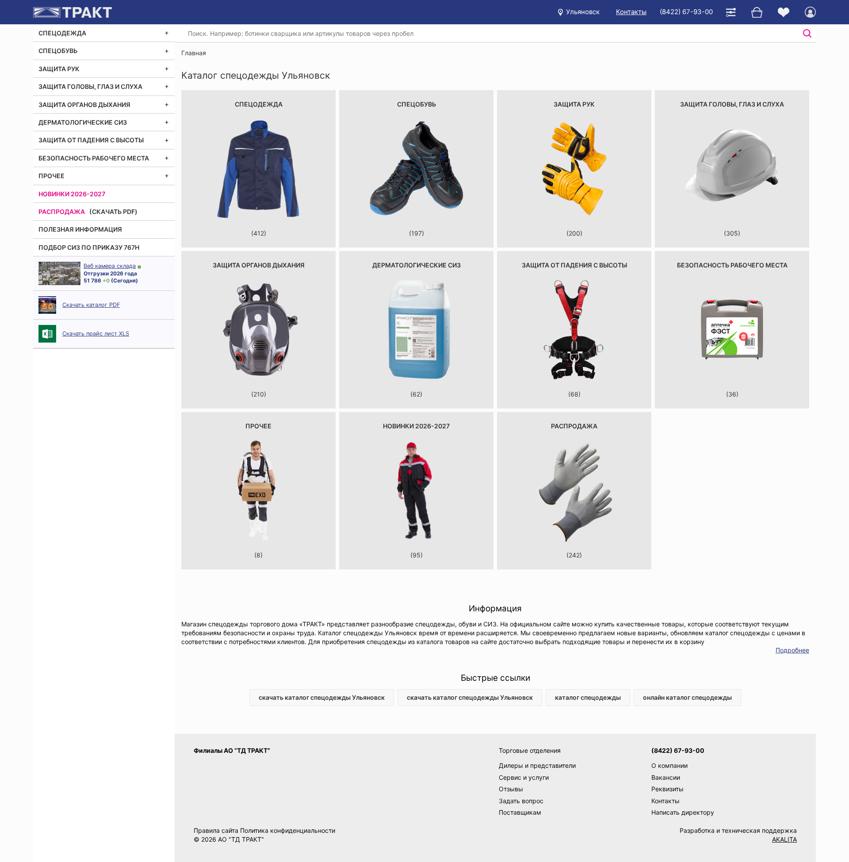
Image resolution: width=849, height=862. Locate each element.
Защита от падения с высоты (91, 140)
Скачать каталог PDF (91, 304)
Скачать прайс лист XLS (95, 333)
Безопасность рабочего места (93, 158)
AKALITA (784, 839)
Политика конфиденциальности (287, 830)
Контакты (631, 12)
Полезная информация (80, 229)
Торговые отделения (530, 750)
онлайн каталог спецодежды (687, 697)
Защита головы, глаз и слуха (90, 86)
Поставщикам (520, 812)
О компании (669, 765)
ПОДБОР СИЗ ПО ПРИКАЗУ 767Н (88, 247)
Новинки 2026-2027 (71, 194)
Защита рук (59, 68)
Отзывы (511, 789)
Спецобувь (57, 50)
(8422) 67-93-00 (686, 12)
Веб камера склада (110, 266)
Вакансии (665, 777)
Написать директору (682, 812)
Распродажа (61, 211)
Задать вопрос (521, 801)
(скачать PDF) (113, 211)
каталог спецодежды (588, 697)
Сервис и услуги (524, 777)
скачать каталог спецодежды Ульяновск (322, 697)
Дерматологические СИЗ (82, 122)
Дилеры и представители (537, 765)
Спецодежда (62, 33)
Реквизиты (667, 789)
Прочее (51, 175)
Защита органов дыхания (84, 104)
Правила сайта (216, 830)
